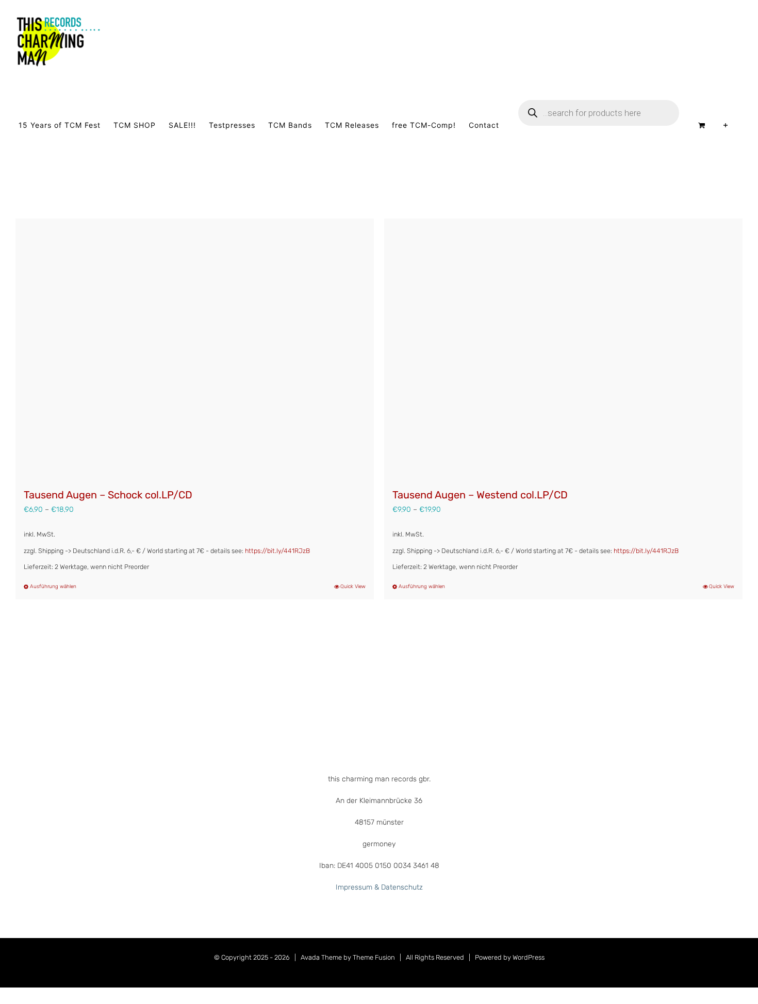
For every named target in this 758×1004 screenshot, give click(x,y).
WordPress (529, 957)
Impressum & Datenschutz (379, 887)
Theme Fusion (374, 957)
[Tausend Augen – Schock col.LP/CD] (194, 348)
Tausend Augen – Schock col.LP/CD (108, 495)
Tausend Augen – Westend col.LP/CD (480, 495)
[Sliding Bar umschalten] (726, 125)
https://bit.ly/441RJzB (277, 551)
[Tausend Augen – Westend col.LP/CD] (563, 348)
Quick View (353, 586)
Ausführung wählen (53, 586)
